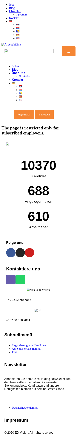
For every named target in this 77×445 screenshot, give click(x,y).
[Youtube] (29, 252)
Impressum (16, 420)
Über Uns (15, 11)
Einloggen (44, 114)
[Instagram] (20, 252)
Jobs (11, 4)
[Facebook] (11, 252)
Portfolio (21, 14)
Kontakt (14, 18)
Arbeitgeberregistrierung (26, 348)
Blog (12, 8)
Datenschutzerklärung (25, 407)
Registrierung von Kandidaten (29, 345)
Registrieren (24, 114)
